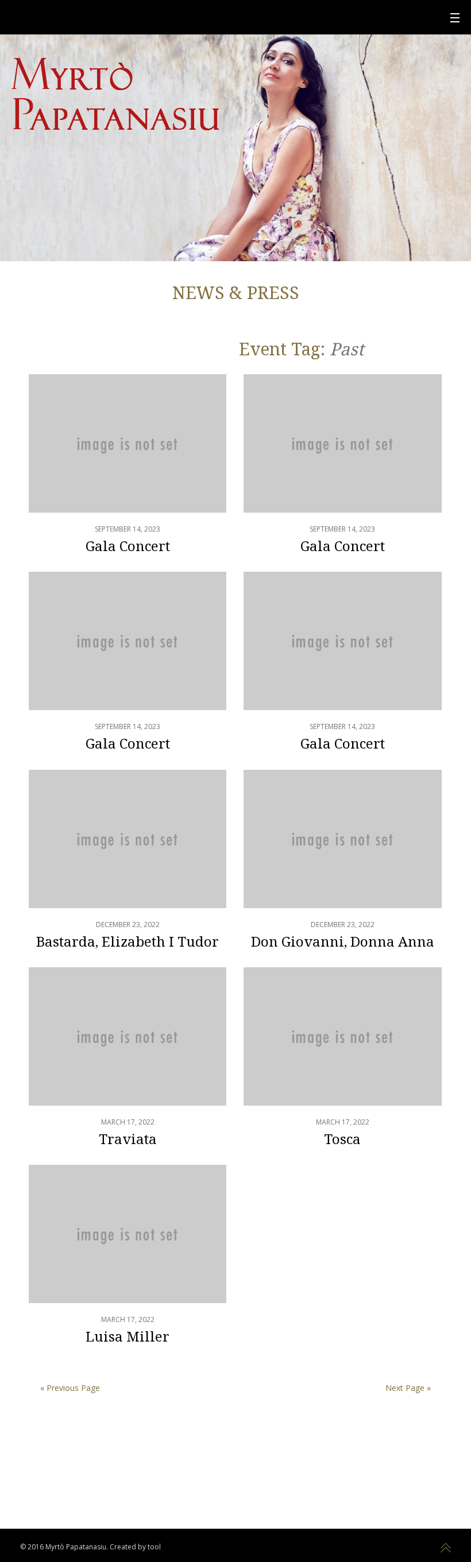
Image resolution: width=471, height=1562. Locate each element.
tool (154, 1547)
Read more (127, 473)
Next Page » (408, 1387)
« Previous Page (70, 1387)
